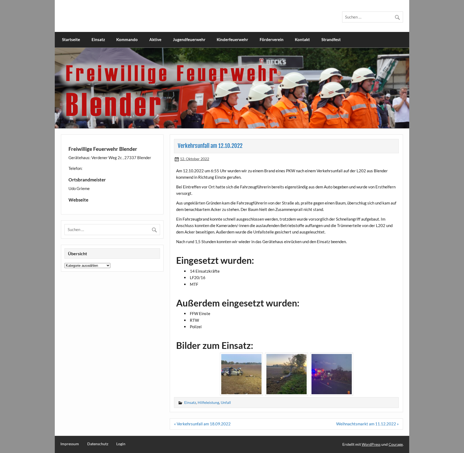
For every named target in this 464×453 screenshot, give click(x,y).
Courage (396, 444)
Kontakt (302, 39)
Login (120, 444)
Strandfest (331, 39)
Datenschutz (97, 444)
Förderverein (272, 39)
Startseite (71, 39)
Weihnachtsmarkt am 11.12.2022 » (367, 423)
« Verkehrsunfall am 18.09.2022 (202, 423)
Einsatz (98, 39)
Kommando (127, 39)
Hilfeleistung (208, 402)
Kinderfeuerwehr (232, 39)
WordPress (371, 444)
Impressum (69, 444)
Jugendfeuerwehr (189, 39)
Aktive (155, 39)
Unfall (226, 402)
